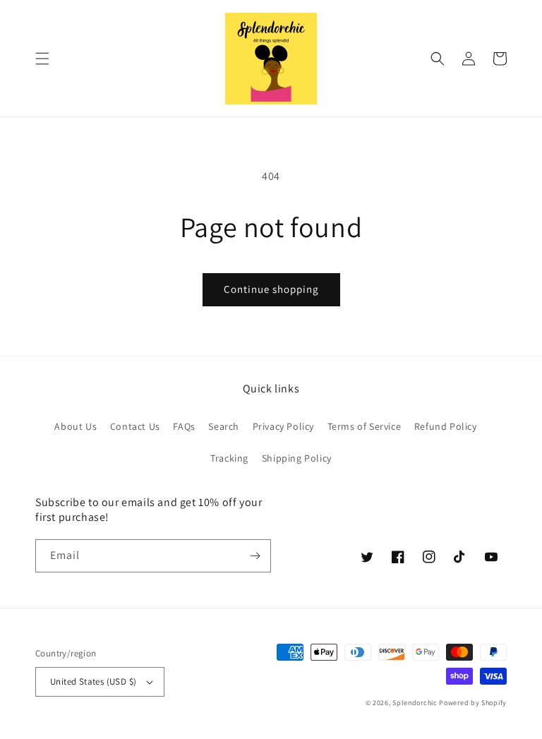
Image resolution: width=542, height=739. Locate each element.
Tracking (229, 458)
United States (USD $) (93, 681)
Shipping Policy (297, 458)
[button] (42, 58)
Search (223, 426)
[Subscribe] (254, 555)
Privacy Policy (283, 426)
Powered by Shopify (473, 702)
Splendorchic (414, 702)
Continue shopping (271, 289)
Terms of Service (364, 426)
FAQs (184, 426)
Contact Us (135, 426)
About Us (75, 426)
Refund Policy (445, 426)
